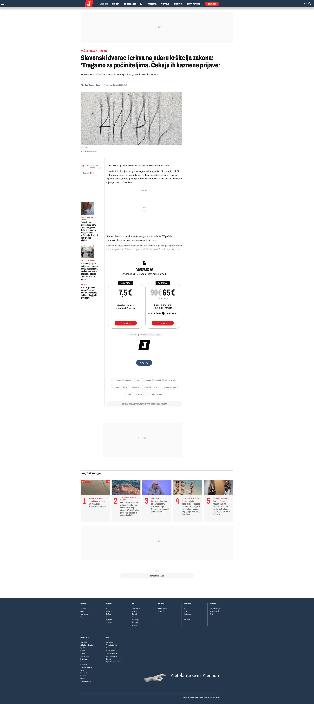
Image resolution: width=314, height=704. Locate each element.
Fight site (109, 620)
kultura (187, 603)
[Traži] (310, 4)
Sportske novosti (85, 648)
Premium (130, 4)
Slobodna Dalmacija (86, 645)
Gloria (82, 662)
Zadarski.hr (84, 673)
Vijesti (104, 4)
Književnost (187, 614)
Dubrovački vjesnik (86, 667)
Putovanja (135, 620)
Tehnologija (136, 608)
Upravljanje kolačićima (113, 662)
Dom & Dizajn (84, 656)
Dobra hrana (84, 659)
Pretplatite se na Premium (195, 675)
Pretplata (212, 3)
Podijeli (86, 173)
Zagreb (82, 617)
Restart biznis (162, 608)
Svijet (82, 611)
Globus (82, 651)
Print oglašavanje (111, 656)
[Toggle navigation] (2, 3)
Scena (178, 4)
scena (213, 603)
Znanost (134, 611)
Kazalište (187, 620)
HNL (107, 608)
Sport (115, 4)
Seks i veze (135, 617)
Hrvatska (83, 608)
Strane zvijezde (214, 611)
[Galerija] (131, 118)
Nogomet (109, 611)
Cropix (82, 679)
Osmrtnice (193, 4)
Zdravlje (134, 614)
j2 (133, 603)
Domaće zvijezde (215, 608)
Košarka (108, 614)
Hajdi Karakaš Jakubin (92, 85)
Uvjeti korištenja (111, 645)
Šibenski (83, 676)
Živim (82, 670)
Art (185, 608)
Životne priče (136, 622)
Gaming (134, 625)
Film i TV (186, 611)
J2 (141, 4)
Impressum (109, 642)
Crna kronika (84, 614)
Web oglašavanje (111, 653)
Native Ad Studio (85, 681)
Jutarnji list (83, 642)
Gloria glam (83, 665)
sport (109, 603)
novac (161, 603)
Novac (165, 4)
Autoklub (83, 653)
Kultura (152, 4)
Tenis (108, 617)
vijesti (83, 603)
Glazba (186, 617)
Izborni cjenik (110, 651)
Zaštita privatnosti (112, 648)
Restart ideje (162, 611)
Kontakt (108, 659)
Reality (212, 614)
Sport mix (109, 622)
